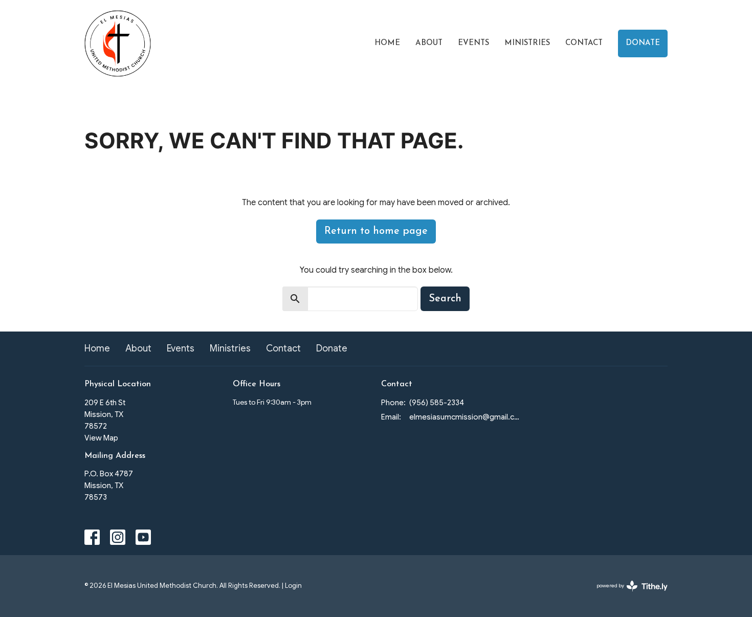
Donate (643, 43)
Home (387, 43)
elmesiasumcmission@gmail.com (464, 417)
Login (293, 586)
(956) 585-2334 (436, 402)
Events (473, 43)
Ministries (527, 43)
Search (445, 299)
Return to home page (376, 231)
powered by (626, 594)
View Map (101, 438)
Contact (584, 43)
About (429, 43)
